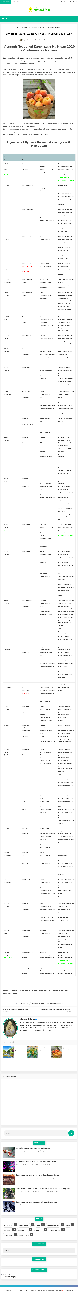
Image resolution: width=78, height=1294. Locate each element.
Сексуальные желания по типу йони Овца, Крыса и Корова (37, 1175)
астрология (24, 1003)
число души (8, 1235)
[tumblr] (70, 1)
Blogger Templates (48, 1290)
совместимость (54, 1230)
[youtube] (64, 1)
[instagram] (73, 1)
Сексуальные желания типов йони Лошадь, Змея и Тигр (36, 1202)
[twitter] (61, 1)
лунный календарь (38, 1003)
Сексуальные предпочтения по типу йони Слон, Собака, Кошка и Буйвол (43, 1189)
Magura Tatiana (27, 1019)
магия (68, 1225)
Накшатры (16, 2)
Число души (5, 2)
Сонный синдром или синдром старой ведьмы (33, 1148)
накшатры (7, 1230)
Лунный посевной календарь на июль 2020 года (68, 1049)
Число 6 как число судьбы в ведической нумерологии (36, 1161)
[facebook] (58, 1)
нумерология (22, 1230)
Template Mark (69, 1290)
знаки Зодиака (24, 1225)
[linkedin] (67, 1)
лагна (38, 1225)
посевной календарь (54, 1003)
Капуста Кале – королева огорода (43, 1049)
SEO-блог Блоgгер (9, 1277)
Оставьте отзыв (50, 40)
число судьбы (24, 1235)
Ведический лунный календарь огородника (18, 1049)
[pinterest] (76, 1)
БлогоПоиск (7, 1274)
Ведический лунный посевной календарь (20, 58)
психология (38, 1230)
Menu (5, 19)
